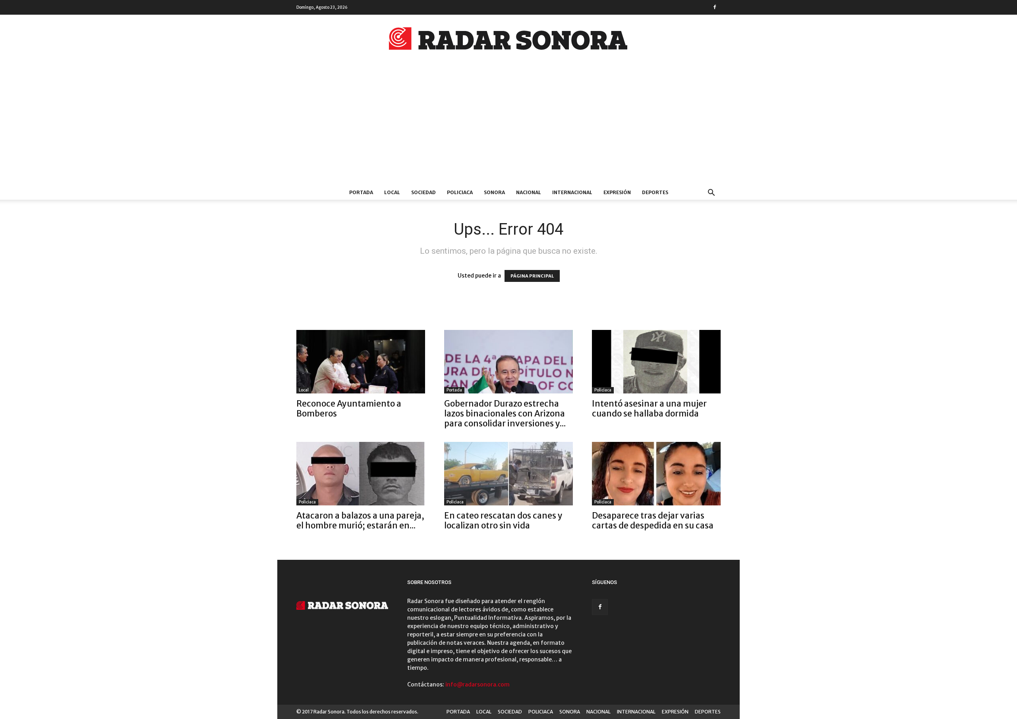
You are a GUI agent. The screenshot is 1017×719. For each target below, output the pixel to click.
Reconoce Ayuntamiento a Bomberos (348, 408)
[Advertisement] (508, 125)
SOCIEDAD (423, 192)
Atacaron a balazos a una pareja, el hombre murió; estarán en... (360, 520)
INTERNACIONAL (572, 192)
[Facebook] (715, 7)
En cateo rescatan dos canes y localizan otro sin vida (503, 520)
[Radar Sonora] (508, 41)
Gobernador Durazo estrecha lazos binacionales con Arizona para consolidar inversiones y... (505, 413)
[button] (711, 193)
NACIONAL (528, 192)
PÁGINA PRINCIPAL (532, 276)
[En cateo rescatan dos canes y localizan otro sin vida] (508, 473)
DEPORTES (655, 192)
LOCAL (392, 192)
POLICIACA (460, 192)
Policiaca (602, 390)
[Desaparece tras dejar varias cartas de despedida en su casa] (656, 473)
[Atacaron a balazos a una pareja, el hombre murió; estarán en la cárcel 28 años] (360, 473)
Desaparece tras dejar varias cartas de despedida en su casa (652, 520)
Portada (454, 390)
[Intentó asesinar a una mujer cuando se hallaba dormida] (656, 361)
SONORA (494, 192)
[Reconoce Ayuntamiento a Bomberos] (360, 361)
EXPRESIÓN (617, 192)
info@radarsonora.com (477, 684)
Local (304, 390)
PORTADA (361, 192)
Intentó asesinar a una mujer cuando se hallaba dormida (649, 408)
